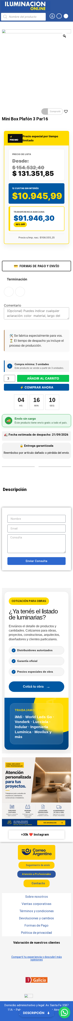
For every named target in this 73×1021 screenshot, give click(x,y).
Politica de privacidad (36, 933)
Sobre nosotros (36, 897)
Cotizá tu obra (36, 686)
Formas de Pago (36, 925)
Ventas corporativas (36, 904)
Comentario (12, 305)
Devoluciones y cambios (36, 918)
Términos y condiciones (36, 911)
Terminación (17, 279)
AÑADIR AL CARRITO (43, 378)
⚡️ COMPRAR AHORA (36, 387)
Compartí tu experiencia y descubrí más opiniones (36, 958)
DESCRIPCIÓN (34, 1013)
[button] (52, 111)
